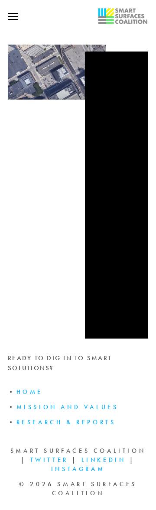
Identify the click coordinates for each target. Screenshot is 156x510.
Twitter (49, 460)
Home (29, 392)
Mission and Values (67, 407)
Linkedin (103, 460)
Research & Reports (66, 422)
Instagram (78, 469)
